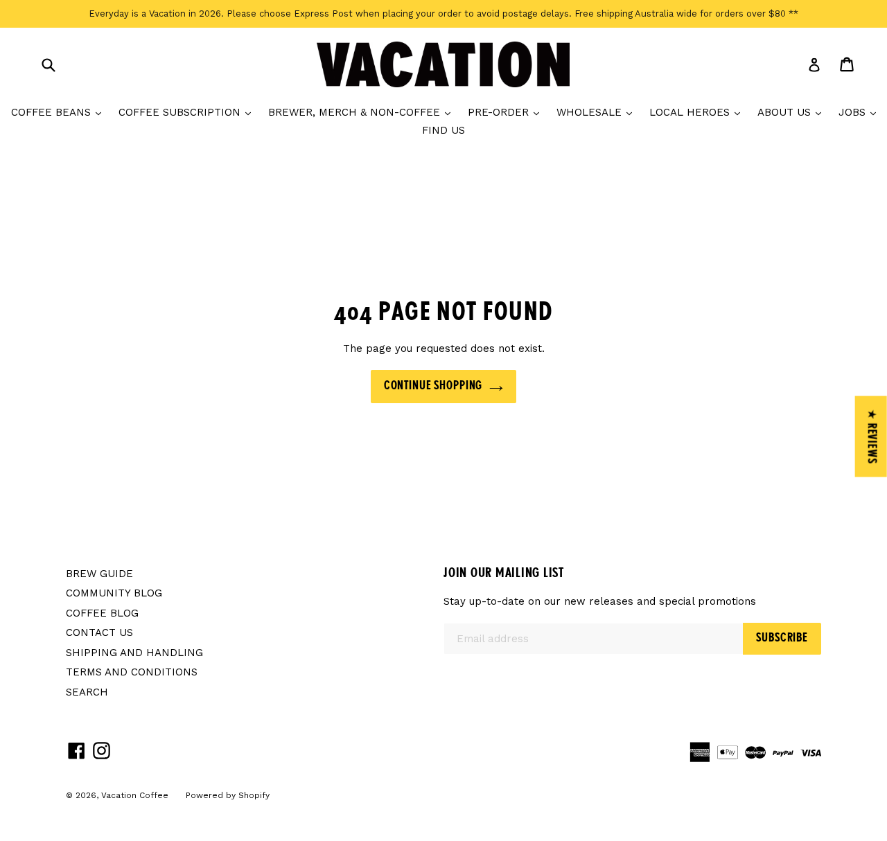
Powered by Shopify (228, 795)
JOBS (860, 111)
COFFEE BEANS (59, 111)
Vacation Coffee (134, 795)
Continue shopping (433, 386)
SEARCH (87, 692)
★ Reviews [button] (872, 436)
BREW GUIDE (99, 573)
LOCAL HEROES (698, 111)
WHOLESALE (597, 111)
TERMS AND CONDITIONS (131, 672)
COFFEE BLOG (102, 613)
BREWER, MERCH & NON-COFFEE (362, 111)
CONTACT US (99, 632)
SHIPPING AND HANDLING (134, 652)
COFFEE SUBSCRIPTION (188, 111)
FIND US (443, 130)
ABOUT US (792, 111)
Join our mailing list (504, 574)
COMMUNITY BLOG (114, 593)
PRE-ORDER (507, 111)
